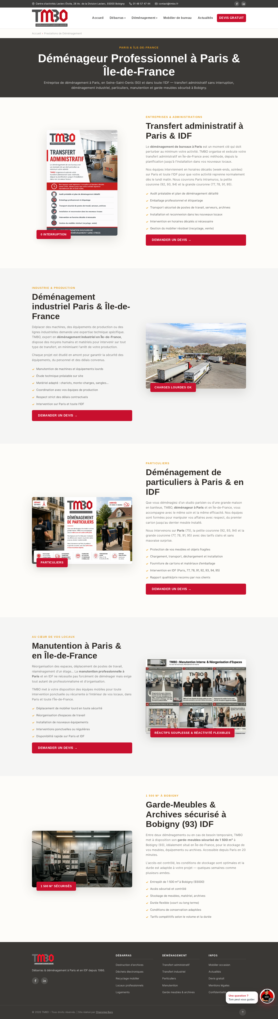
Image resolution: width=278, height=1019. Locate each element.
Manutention (170, 985)
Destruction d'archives (129, 964)
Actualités (205, 17)
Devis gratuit (216, 978)
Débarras (118, 17)
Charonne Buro (104, 1012)
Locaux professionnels (129, 985)
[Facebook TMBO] (236, 3)
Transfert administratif (175, 964)
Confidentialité (217, 992)
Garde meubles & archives (178, 992)
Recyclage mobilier (127, 978)
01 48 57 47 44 (141, 3)
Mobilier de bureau (177, 17)
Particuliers (169, 978)
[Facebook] (35, 980)
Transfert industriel (173, 971)
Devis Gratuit (231, 17)
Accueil (97, 17)
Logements (123, 992)
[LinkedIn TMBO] (243, 3)
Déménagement (144, 17)
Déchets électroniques (129, 971)
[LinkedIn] (44, 980)
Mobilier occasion (219, 964)
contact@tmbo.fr (168, 3)
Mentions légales (219, 985)
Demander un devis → (171, 239)
